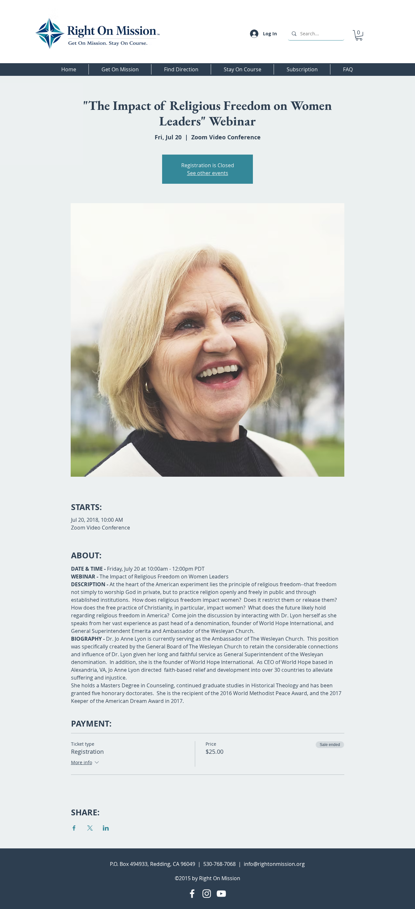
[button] (359, 35)
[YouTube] (221, 893)
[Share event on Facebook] (74, 828)
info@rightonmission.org (274, 864)
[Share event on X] (90, 828)
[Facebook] (192, 893)
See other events (207, 173)
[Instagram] (206, 893)
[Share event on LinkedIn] (106, 828)
